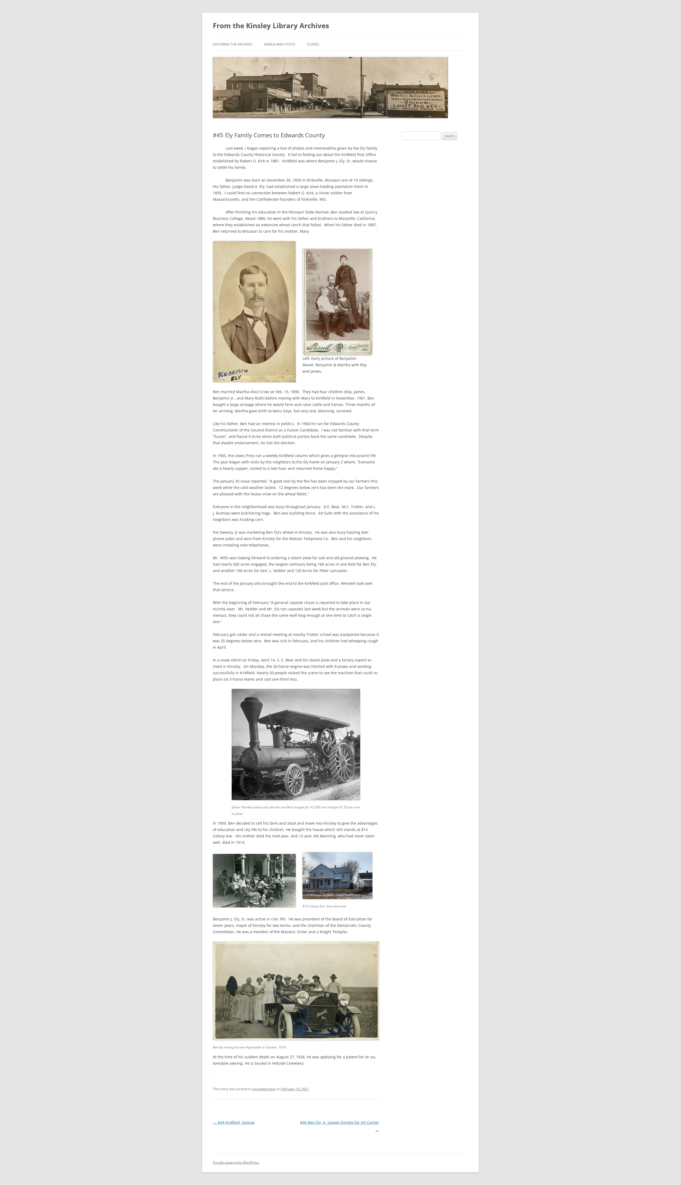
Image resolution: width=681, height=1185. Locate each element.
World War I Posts (279, 44)
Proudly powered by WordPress (236, 1162)
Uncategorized (263, 1089)
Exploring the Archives (232, 44)
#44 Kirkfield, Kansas (234, 1122)
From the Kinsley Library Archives (271, 25)
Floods (313, 44)
